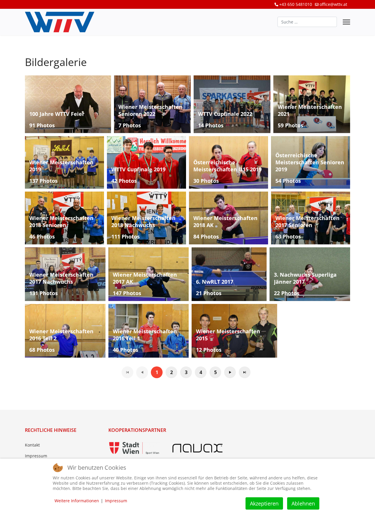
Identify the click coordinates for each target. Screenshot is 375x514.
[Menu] (346, 22)
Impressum (36, 456)
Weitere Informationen (76, 500)
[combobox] (307, 22)
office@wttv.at (333, 4)
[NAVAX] (197, 448)
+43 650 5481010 (295, 4)
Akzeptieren (264, 503)
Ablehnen (303, 503)
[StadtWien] (134, 448)
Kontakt (32, 445)
